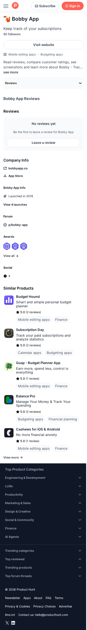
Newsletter (12, 598)
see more (10, 72)
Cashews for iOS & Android (38, 429)
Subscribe (47, 6)
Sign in (74, 6)
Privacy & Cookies (17, 606)
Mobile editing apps (22, 54)
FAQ (48, 598)
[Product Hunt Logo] (15, 5)
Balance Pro (25, 396)
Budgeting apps (52, 54)
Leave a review (43, 142)
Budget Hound (28, 296)
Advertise (65, 606)
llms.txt (10, 615)
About (38, 598)
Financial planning (63, 419)
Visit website (43, 45)
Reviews (11, 83)
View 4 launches (15, 204)
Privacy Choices (44, 606)
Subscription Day (30, 330)
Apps (27, 598)
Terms (59, 598)
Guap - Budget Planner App (38, 363)
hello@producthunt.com (51, 615)
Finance (61, 319)
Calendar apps (29, 353)
